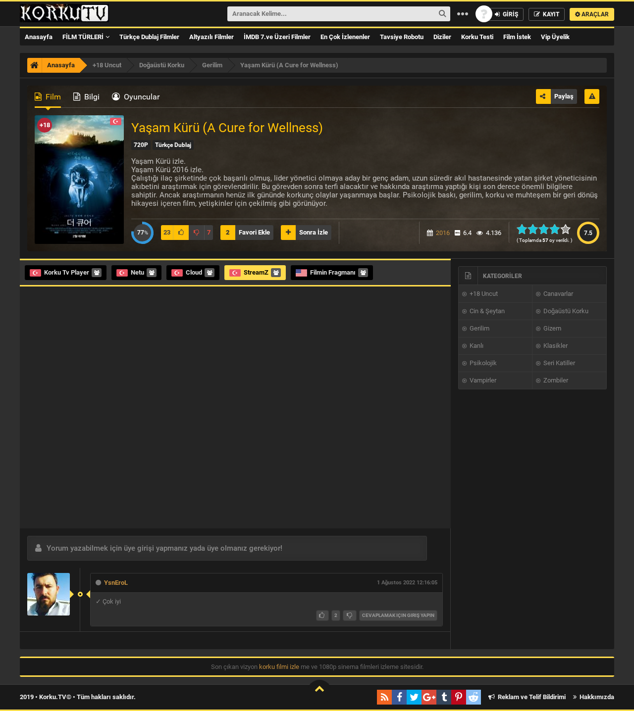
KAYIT (550, 14)
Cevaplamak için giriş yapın (398, 615)
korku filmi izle (279, 666)
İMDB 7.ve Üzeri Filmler (277, 37)
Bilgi (91, 96)
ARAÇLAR (594, 14)
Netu (137, 272)
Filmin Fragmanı (333, 272)
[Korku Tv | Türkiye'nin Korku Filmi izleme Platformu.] (64, 14)
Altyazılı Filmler (211, 37)
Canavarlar (557, 293)
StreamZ (256, 272)
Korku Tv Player (66, 272)
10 (568, 229)
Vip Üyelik (555, 37)
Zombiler (555, 380)
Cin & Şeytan (486, 311)
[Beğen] (322, 615)
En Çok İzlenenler (345, 37)
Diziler (442, 37)
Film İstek (517, 37)
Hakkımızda (596, 697)
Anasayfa (39, 37)
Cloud (194, 272)
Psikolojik (482, 363)
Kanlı (475, 345)
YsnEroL (116, 582)
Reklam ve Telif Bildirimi (531, 697)
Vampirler (482, 380)
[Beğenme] (349, 615)
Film (52, 96)
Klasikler (555, 345)
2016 (443, 233)
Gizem (551, 328)
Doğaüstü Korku (565, 311)
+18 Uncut (483, 293)
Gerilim (478, 328)
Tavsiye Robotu (401, 37)
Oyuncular (140, 96)
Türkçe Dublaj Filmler (149, 37)
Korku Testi (477, 37)
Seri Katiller (558, 363)
